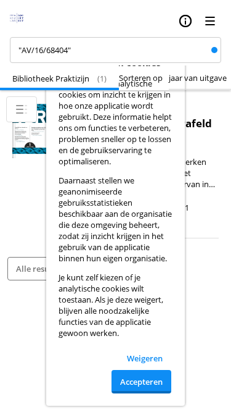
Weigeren (145, 358)
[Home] (21, 21)
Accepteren (141, 381)
